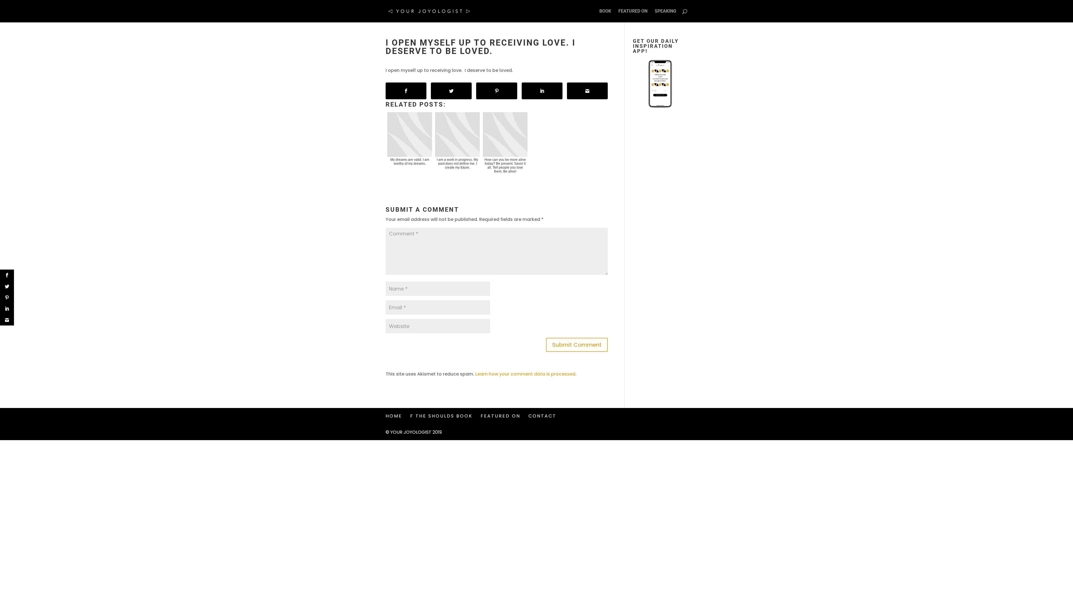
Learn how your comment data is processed (525, 374)
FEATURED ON (632, 11)
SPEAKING (665, 11)
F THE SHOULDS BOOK (441, 416)
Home (394, 416)
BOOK (605, 11)
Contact (542, 416)
